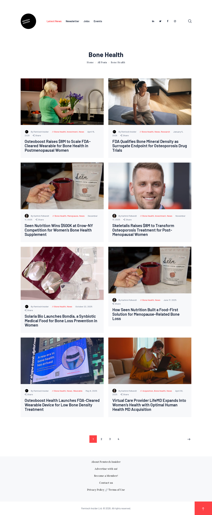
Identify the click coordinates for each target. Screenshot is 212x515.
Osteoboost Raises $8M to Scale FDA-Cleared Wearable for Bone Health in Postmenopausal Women (58, 146)
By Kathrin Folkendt (40, 215)
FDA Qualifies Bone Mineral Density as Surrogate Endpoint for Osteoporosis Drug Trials (149, 146)
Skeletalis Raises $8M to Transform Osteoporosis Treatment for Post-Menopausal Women (143, 230)
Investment (72, 131)
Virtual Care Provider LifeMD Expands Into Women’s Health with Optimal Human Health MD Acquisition (149, 404)
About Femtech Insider (106, 462)
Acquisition (147, 390)
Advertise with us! (106, 469)
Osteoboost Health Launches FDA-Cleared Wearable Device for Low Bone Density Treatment (62, 404)
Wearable (77, 390)
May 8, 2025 (91, 390)
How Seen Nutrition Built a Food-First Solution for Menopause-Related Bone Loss (146, 314)
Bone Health (60, 131)
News (81, 131)
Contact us (106, 482)
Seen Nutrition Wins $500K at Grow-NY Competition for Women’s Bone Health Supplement (59, 230)
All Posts (102, 62)
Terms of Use (116, 489)
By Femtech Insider (40, 131)
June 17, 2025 (170, 300)
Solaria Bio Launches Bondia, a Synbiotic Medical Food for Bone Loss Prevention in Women (61, 320)
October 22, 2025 (83, 306)
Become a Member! (106, 475)
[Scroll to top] (203, 508)
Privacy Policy (95, 489)
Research (165, 131)
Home (90, 62)
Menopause (72, 215)
